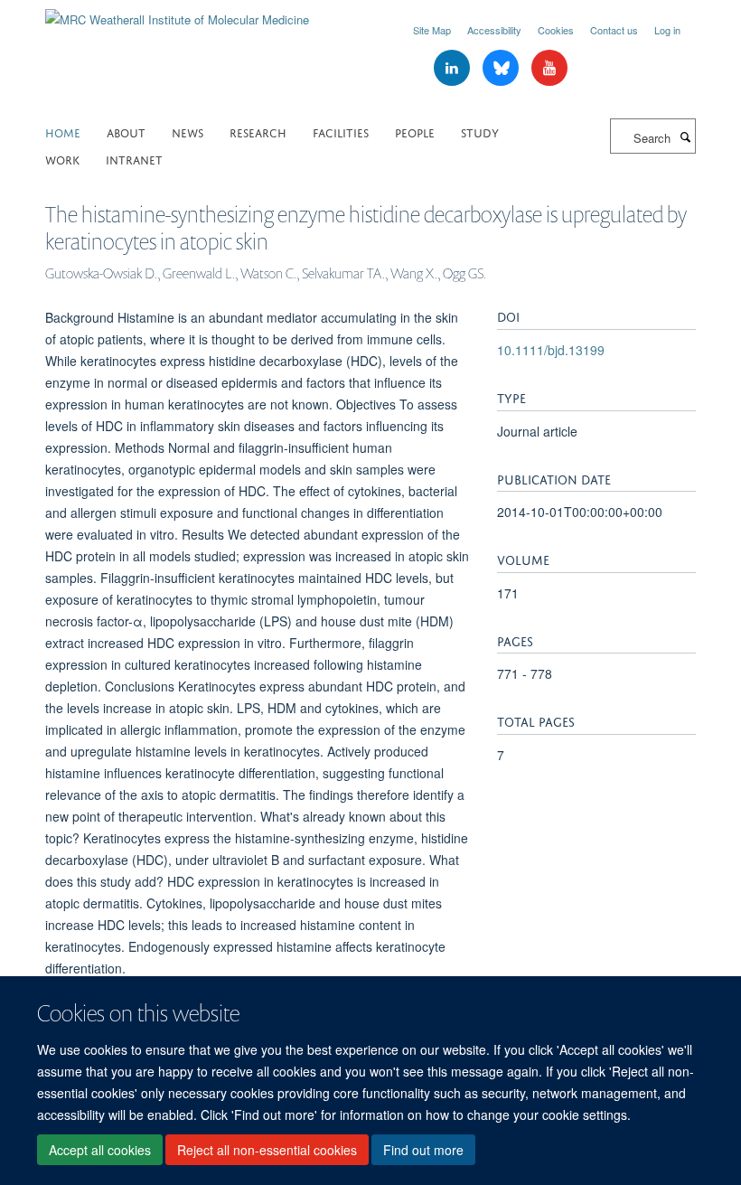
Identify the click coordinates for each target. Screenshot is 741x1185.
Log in (667, 30)
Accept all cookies (100, 1150)
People (415, 131)
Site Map (432, 30)
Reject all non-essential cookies (267, 1150)
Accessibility (494, 30)
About (126, 131)
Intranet (134, 158)
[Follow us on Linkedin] (454, 68)
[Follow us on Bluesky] (502, 68)
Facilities (341, 131)
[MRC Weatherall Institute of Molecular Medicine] (177, 13)
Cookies (556, 30)
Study (480, 131)
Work (62, 158)
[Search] (685, 136)
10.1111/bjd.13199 (551, 350)
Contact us (614, 30)
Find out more (423, 1150)
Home (62, 131)
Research (258, 131)
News (187, 131)
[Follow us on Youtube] (549, 68)
